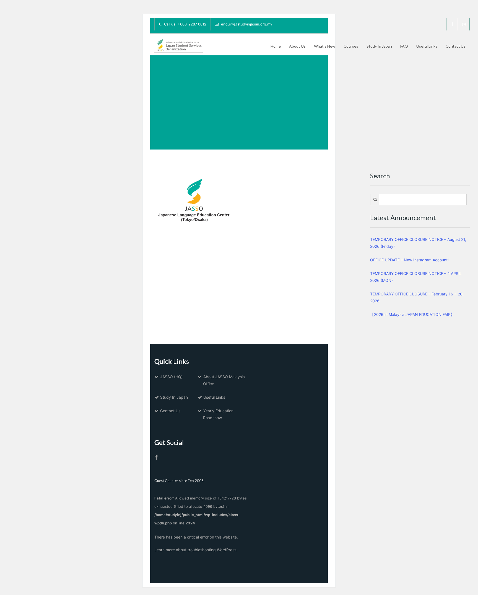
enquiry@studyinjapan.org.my (246, 24)
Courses (351, 46)
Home (276, 46)
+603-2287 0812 (192, 24)
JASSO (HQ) (171, 376)
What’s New (324, 46)
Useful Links (426, 46)
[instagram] (464, 24)
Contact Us (456, 46)
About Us (297, 46)
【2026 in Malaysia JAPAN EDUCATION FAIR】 (412, 314)
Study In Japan (379, 46)
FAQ (404, 46)
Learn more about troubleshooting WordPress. (195, 549)
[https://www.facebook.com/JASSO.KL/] (156, 457)
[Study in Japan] (178, 44)
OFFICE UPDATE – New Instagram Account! (409, 259)
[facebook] (452, 24)
